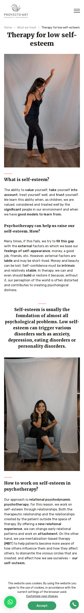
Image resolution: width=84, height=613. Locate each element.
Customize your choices (42, 596)
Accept (42, 606)
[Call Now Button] (74, 604)
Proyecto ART (16, 11)
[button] (10, 602)
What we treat (26, 27)
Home (8, 27)
